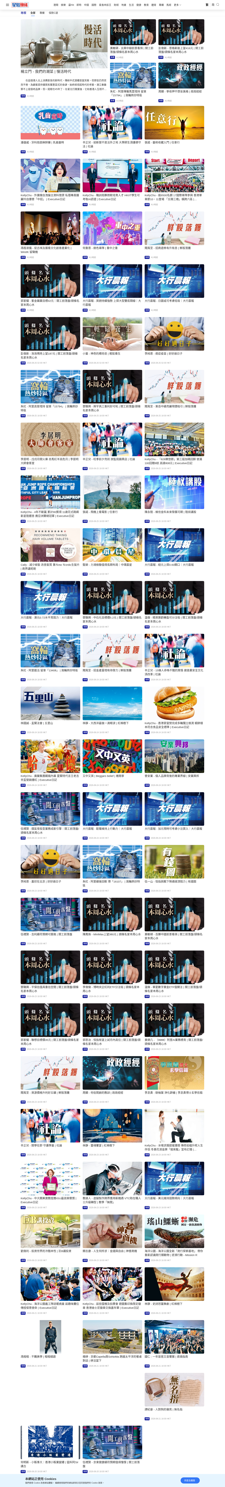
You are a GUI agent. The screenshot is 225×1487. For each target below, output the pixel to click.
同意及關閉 (189, 1480)
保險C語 (53, 13)
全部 (32, 13)
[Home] (20, 4)
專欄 (42, 13)
